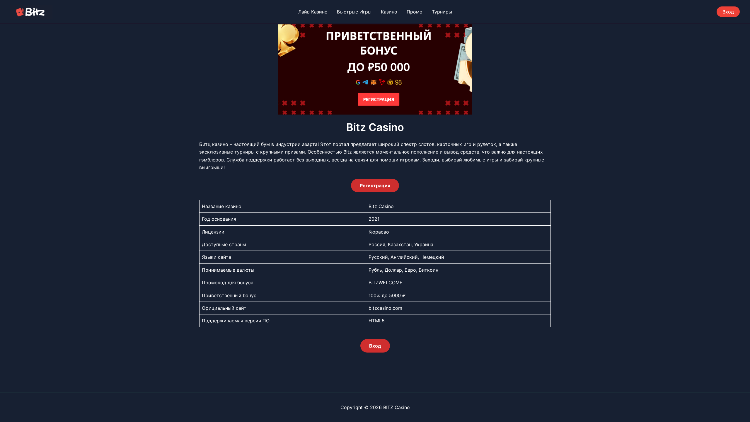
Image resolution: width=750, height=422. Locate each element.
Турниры (442, 12)
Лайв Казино (313, 12)
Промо (414, 12)
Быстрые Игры (354, 12)
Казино (389, 12)
